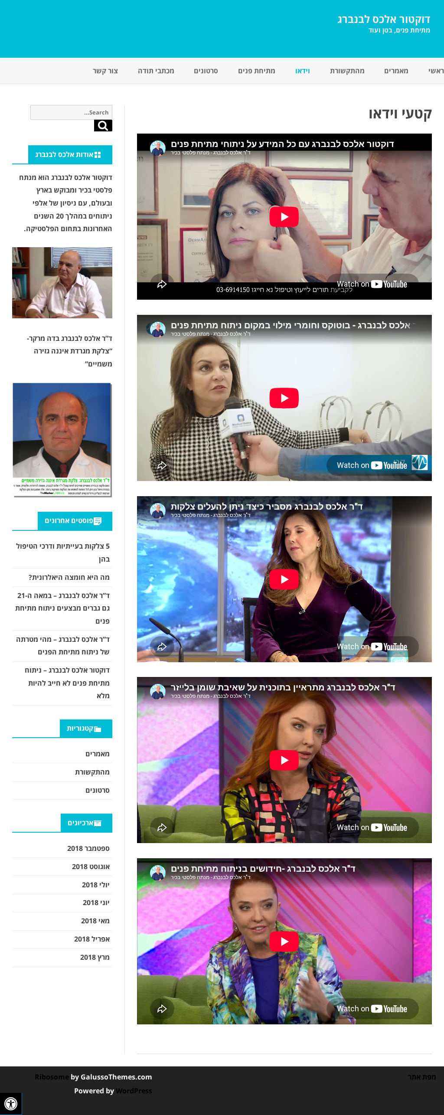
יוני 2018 (96, 902)
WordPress (133, 1090)
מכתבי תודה (156, 70)
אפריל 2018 (92, 939)
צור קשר (105, 70)
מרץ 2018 (95, 957)
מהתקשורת (347, 70)
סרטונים (206, 70)
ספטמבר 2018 (88, 848)
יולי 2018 (96, 884)
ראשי (436, 70)
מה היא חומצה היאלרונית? (69, 577)
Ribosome (52, 1077)
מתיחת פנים (256, 70)
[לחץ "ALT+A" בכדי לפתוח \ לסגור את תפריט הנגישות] (11, 1104)
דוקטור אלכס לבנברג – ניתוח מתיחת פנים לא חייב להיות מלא (67, 682)
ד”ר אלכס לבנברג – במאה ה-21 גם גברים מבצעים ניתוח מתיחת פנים (62, 608)
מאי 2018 (95, 920)
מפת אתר (422, 1077)
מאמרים (396, 70)
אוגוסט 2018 (91, 866)
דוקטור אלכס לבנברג (383, 19)
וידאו (302, 70)
